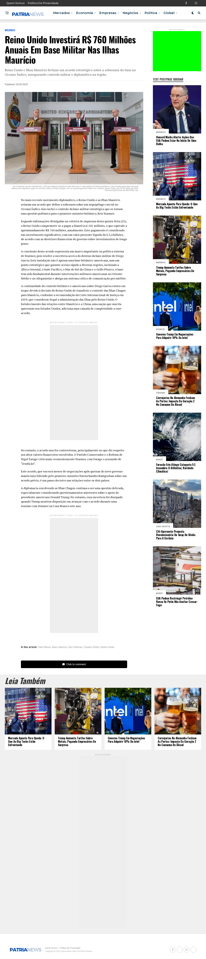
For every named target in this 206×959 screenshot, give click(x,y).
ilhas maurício (59, 647)
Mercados (61, 13)
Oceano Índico (92, 647)
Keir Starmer (75, 647)
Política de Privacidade (43, 3)
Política (151, 13)
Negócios (130, 13)
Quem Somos (15, 3)
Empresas (107, 13)
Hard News (44, 647)
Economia (84, 13)
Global (169, 13)
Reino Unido (107, 647)
